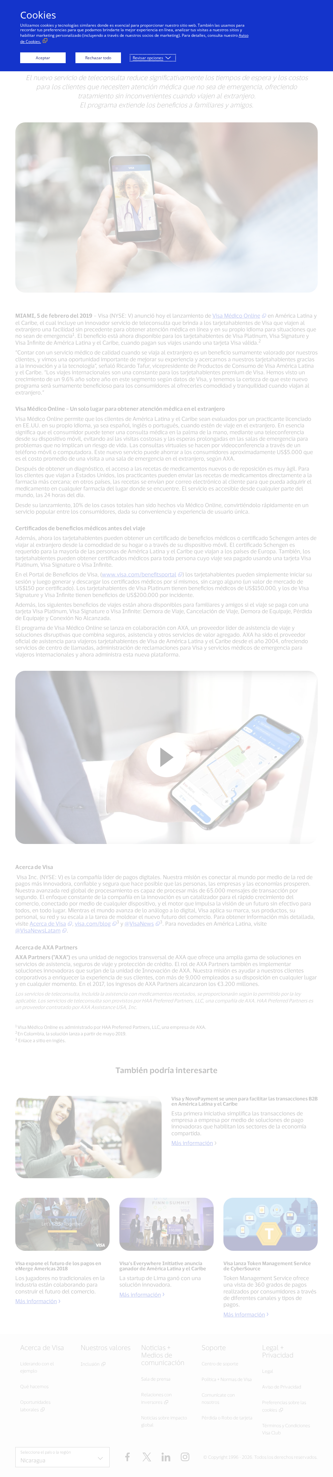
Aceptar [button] (43, 58)
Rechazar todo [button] (98, 58)
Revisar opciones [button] (148, 58)
